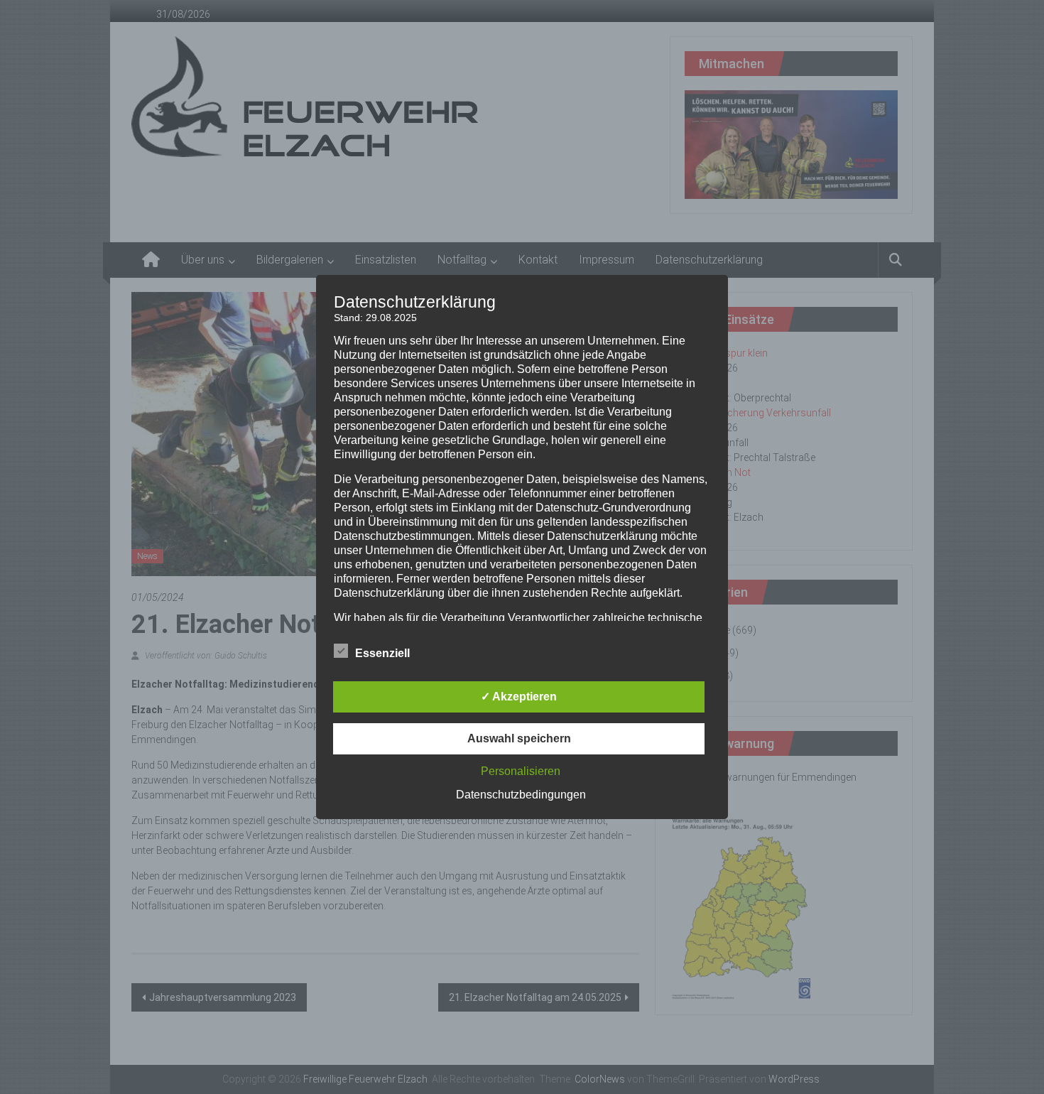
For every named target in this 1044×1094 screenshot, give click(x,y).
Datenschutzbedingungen (521, 795)
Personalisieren (520, 771)
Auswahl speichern (519, 738)
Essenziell (382, 653)
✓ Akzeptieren (519, 696)
